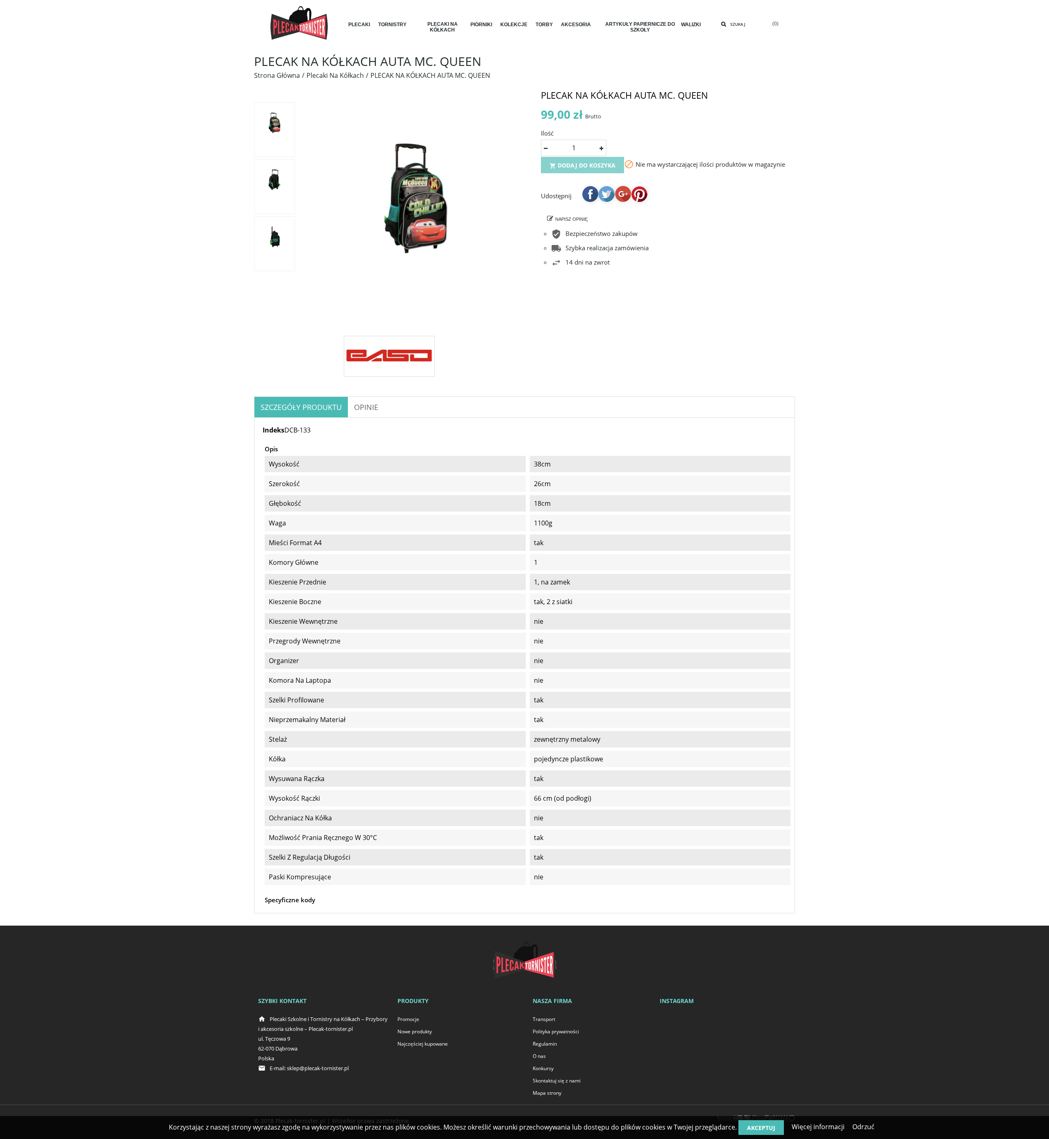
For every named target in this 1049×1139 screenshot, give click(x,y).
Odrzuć (863, 1126)
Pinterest (639, 194)
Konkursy (543, 1068)
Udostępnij (590, 194)
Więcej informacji (818, 1126)
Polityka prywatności (556, 1031)
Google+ (623, 194)
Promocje (408, 1019)
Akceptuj (761, 1128)
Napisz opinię (571, 219)
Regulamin (545, 1043)
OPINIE (366, 407)
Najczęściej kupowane (422, 1043)
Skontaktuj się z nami (557, 1080)
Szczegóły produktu (301, 407)
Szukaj (737, 24)
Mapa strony (547, 1092)
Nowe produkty (414, 1031)
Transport (544, 1019)
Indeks (273, 430)
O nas (539, 1056)
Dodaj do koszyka (582, 165)
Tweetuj (606, 194)
